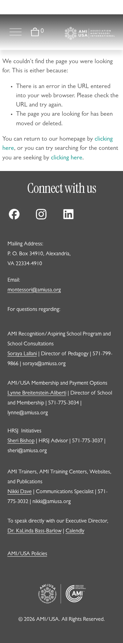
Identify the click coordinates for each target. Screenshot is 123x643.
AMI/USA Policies (27, 554)
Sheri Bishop (21, 441)
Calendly (75, 531)
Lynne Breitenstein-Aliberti (37, 393)
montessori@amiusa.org (34, 290)
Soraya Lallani (22, 354)
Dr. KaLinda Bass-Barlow (35, 531)
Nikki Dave (20, 492)
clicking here (66, 158)
